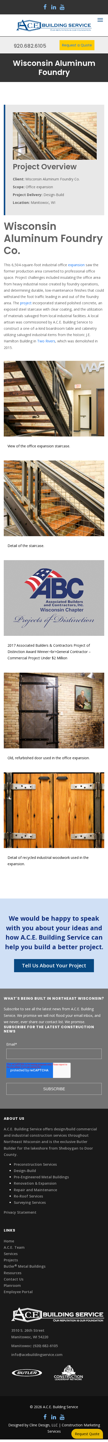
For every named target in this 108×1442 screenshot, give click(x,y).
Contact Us (13, 1279)
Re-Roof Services (28, 1196)
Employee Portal (18, 1291)
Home (9, 1241)
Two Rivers (46, 341)
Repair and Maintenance (35, 1189)
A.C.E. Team (14, 1247)
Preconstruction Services (35, 1164)
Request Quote (87, 1433)
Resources (12, 1272)
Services (11, 1253)
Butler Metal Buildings (24, 1266)
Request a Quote (77, 45)
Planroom (12, 1285)
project (26, 303)
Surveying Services (30, 1202)
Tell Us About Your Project (54, 965)
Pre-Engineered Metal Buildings (41, 1177)
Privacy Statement (20, 1212)
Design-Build (25, 1170)
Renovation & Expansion (35, 1183)
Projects (11, 1260)
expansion (76, 264)
